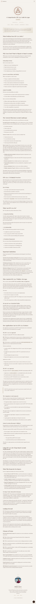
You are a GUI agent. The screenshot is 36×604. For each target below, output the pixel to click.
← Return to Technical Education (18, 597)
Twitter (15, 595)
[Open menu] (34, 1)
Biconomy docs (9, 31)
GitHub (18, 595)
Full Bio (21, 595)
